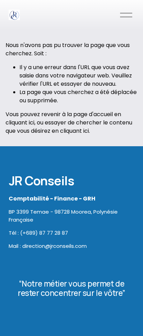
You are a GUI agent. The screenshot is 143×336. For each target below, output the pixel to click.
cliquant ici (20, 123)
